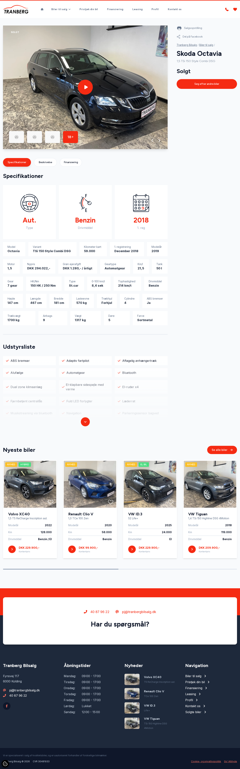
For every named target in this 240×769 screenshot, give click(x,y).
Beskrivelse (45, 162)
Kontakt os (175, 9)
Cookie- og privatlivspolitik (206, 761)
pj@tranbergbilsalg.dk (138, 612)
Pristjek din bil (89, 9)
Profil (155, 9)
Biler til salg (206, 44)
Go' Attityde (230, 761)
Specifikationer (17, 162)
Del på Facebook (193, 36)
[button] (153, 140)
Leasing (137, 9)
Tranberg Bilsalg (187, 44)
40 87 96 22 (99, 612)
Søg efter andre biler (206, 83)
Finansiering (115, 9)
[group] (85, 87)
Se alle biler (220, 449)
